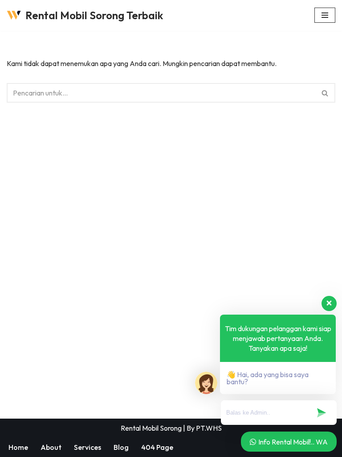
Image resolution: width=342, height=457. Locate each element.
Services (87, 447)
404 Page (157, 447)
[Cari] (325, 93)
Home (18, 447)
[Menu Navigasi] (324, 15)
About (51, 447)
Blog (121, 447)
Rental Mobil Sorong (151, 428)
